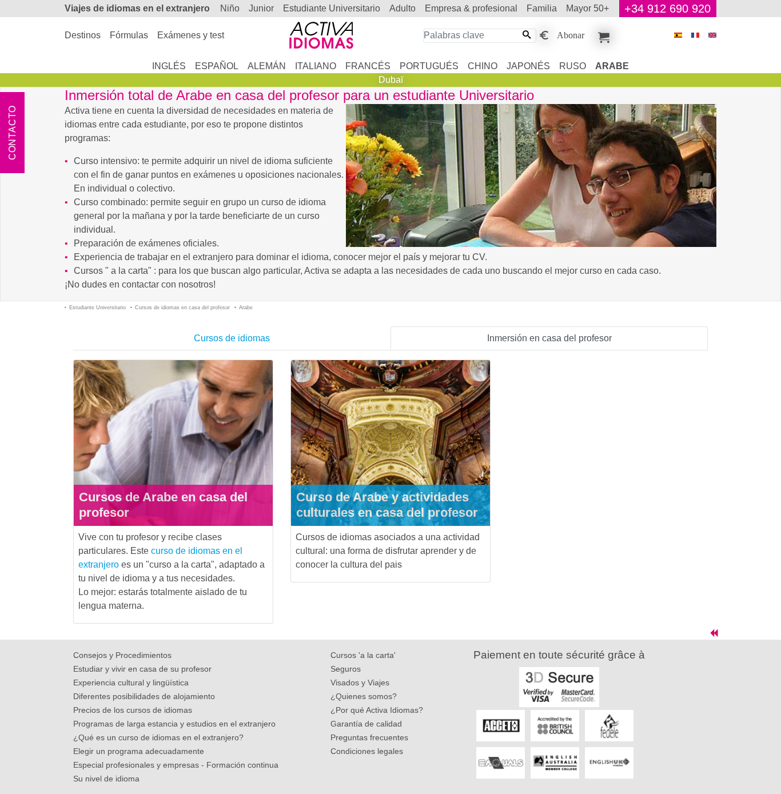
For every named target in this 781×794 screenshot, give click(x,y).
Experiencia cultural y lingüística (131, 682)
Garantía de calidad (366, 723)
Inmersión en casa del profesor (549, 338)
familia (542, 8)
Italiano (315, 66)
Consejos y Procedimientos (122, 655)
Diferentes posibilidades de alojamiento (144, 696)
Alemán (267, 66)
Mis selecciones (602, 35)
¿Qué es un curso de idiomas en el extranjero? (158, 737)
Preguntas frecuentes (369, 737)
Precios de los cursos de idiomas (132, 710)
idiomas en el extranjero (137, 8)
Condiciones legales (366, 751)
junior (261, 8)
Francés (367, 66)
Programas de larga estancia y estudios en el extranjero (174, 723)
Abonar (570, 34)
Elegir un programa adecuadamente (138, 751)
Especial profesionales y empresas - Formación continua (175, 764)
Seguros (345, 668)
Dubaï (390, 80)
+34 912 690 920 (667, 8)
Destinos (83, 35)
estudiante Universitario (331, 8)
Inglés (169, 66)
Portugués (429, 66)
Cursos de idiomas (232, 338)
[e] (712, 35)
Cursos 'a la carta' (363, 655)
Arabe (612, 66)
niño (230, 8)
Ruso (572, 66)
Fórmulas (129, 35)
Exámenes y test (190, 35)
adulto (402, 8)
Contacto (12, 132)
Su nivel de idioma (106, 778)
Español (216, 66)
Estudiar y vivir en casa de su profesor (142, 668)
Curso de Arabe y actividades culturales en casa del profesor (387, 505)
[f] (695, 35)
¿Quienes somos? (363, 696)
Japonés (528, 66)
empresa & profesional (471, 8)
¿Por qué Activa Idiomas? (376, 710)
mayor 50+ (587, 8)
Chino (482, 66)
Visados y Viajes (359, 682)
